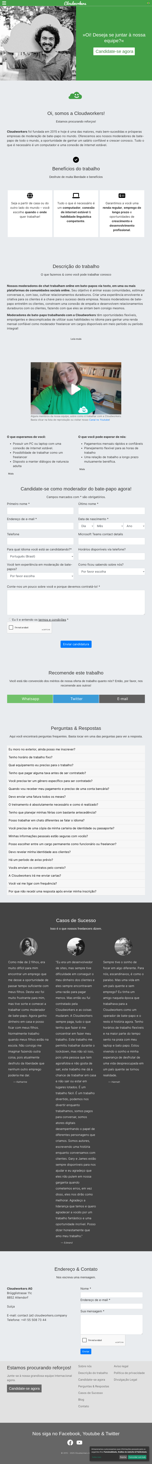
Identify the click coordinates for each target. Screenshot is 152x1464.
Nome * (85, 1288)
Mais (11, 473)
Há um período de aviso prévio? (31, 860)
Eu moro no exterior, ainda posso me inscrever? (42, 749)
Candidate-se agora (24, 1388)
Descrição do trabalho (93, 1373)
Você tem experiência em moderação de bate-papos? (39, 567)
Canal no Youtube (99, 419)
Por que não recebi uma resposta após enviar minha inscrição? (52, 891)
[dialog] (119, 1453)
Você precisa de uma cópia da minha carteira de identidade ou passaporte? (61, 828)
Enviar (85, 1351)
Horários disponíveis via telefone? (102, 549)
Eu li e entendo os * (40, 619)
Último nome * (88, 504)
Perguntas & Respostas (93, 1386)
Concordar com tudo (137, 1457)
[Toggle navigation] (4, 3)
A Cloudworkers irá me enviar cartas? (35, 875)
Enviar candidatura (76, 644)
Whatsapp (30, 699)
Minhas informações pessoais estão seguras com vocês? (48, 836)
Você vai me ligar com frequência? (33, 883)
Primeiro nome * (18, 504)
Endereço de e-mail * (22, 519)
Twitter (77, 699)
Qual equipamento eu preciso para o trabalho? (41, 765)
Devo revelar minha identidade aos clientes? (40, 852)
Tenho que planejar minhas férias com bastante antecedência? (52, 812)
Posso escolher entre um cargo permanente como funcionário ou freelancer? (62, 844)
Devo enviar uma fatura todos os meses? (37, 796)
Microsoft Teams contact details (100, 534)
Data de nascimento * (93, 519)
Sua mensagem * (92, 1311)
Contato (83, 1406)
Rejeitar (123, 1457)
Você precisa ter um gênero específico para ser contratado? (50, 781)
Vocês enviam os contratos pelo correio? (37, 867)
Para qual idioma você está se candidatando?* (39, 549)
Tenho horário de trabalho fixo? (30, 757)
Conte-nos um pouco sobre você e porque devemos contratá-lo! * (53, 586)
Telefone (13, 534)
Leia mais (76, 338)
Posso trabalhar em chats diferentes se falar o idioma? (46, 820)
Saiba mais (96, 1457)
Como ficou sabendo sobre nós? (101, 564)
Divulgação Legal (125, 1379)
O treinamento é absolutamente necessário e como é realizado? (53, 804)
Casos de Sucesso (90, 1393)
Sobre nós (85, 1366)
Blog (81, 1399)
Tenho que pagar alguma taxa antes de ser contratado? (47, 773)
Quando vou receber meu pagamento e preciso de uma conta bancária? (59, 789)
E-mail (122, 699)
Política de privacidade (129, 1373)
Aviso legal (121, 1366)
